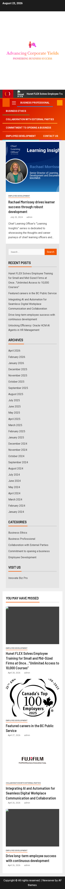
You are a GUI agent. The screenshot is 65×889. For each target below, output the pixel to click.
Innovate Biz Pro (18, 578)
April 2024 (14, 493)
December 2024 (17, 443)
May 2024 (14, 487)
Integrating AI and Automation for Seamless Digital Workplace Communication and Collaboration (27, 304)
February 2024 (16, 505)
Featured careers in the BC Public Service (32, 293)
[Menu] (13, 103)
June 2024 (14, 480)
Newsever (48, 880)
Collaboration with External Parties (30, 119)
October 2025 (16, 381)
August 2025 (15, 394)
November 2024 (17, 449)
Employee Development (21, 136)
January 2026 (16, 363)
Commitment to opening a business (28, 127)
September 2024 (18, 462)
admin (29, 217)
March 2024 (15, 499)
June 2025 (14, 406)
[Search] (54, 103)
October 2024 (16, 456)
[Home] (6, 102)
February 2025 (16, 431)
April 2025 (14, 419)
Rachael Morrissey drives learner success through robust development (31, 207)
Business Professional (35, 102)
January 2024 (16, 511)
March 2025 (15, 425)
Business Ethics (16, 111)
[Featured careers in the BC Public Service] (32, 697)
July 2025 (14, 400)
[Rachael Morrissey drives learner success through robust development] (32, 167)
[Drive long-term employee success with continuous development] (32, 827)
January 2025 (16, 437)
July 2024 (14, 474)
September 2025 (18, 388)
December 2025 (17, 369)
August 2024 (15, 468)
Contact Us (50, 136)
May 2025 (14, 412)
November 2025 (17, 375)
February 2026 (16, 357)
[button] (13, 103)
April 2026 (14, 350)
